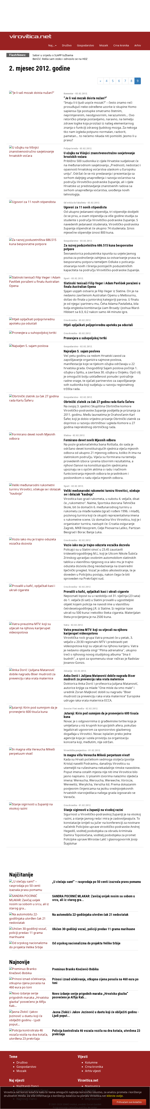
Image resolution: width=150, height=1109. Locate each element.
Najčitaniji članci (27, 1086)
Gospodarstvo (85, 45)
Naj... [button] (51, 45)
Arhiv (137, 45)
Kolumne (91, 1062)
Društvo (67, 45)
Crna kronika (121, 45)
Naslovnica (92, 1086)
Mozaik (103, 45)
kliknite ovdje (115, 1096)
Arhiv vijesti (93, 1071)
